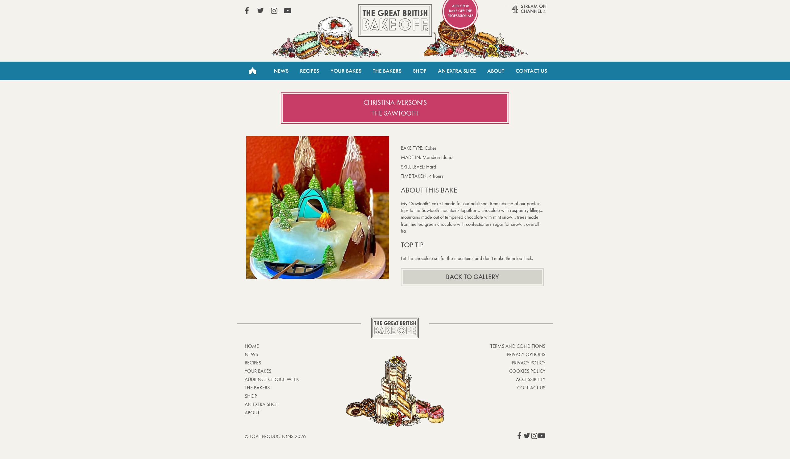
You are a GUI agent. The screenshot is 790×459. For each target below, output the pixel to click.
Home (252, 71)
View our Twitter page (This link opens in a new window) (260, 10)
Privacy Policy (528, 363)
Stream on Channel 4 (517, 12)
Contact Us (531, 70)
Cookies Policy (527, 371)
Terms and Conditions (517, 346)
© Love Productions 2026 (275, 436)
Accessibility (530, 379)
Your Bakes (346, 70)
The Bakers (387, 70)
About (495, 70)
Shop (419, 70)
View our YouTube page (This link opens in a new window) (287, 10)
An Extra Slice (457, 70)
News (281, 70)
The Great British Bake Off (395, 20)
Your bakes (258, 371)
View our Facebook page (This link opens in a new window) (247, 10)
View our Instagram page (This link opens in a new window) (274, 10)
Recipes (309, 70)
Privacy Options (526, 354)
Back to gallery (472, 277)
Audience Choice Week (272, 379)
